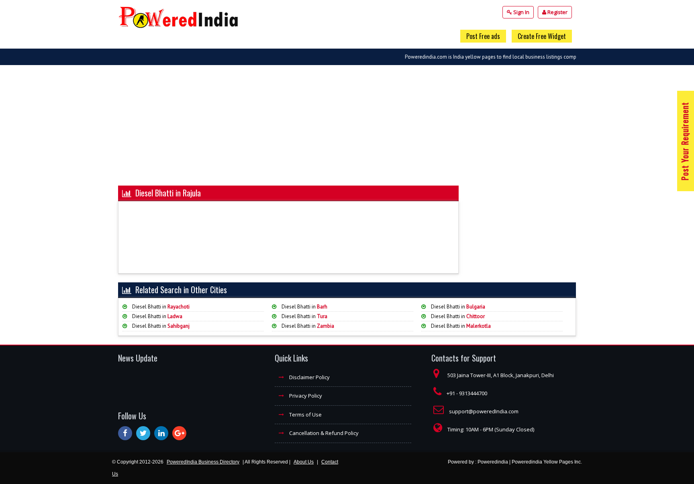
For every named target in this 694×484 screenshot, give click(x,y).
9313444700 (473, 393)
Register (556, 12)
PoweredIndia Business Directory (203, 462)
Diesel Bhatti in (160, 306)
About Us (304, 462)
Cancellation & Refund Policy (323, 433)
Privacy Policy (305, 395)
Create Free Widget (542, 36)
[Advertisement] (347, 129)
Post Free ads (483, 36)
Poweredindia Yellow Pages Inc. (547, 462)
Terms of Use (305, 414)
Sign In (520, 12)
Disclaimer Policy (309, 377)
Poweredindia (493, 462)
